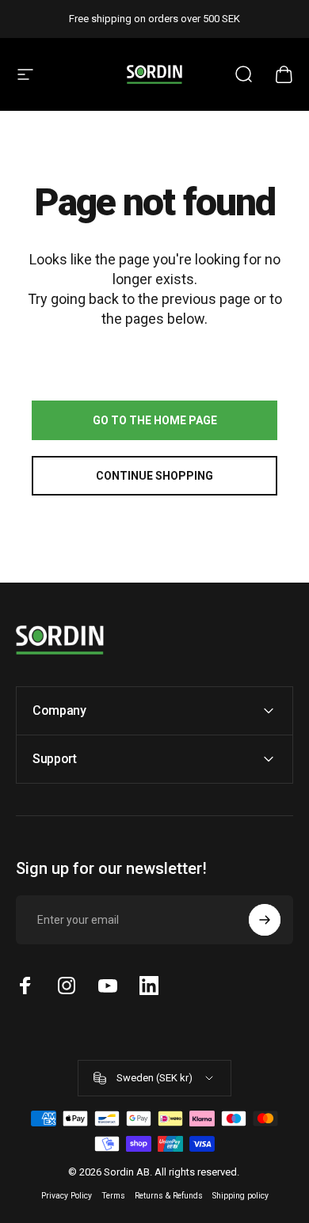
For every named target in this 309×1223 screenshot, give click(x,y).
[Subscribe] (264, 920)
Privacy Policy (66, 1196)
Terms (113, 1196)
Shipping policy (240, 1196)
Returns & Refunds (169, 1196)
